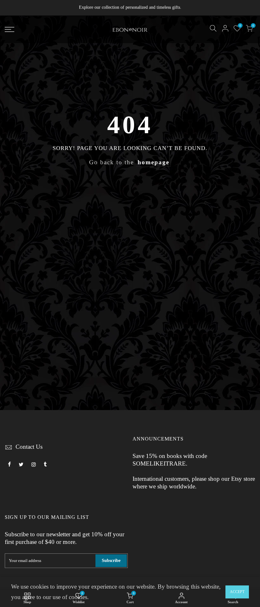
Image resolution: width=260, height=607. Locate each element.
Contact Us (29, 447)
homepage (153, 162)
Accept (237, 592)
